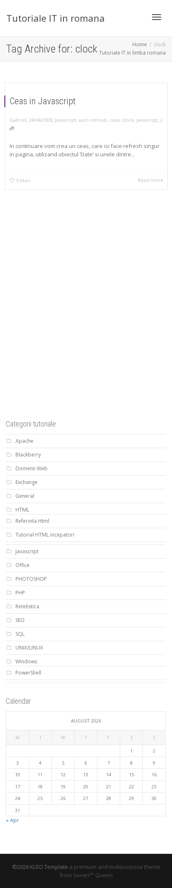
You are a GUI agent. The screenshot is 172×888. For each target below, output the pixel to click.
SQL (20, 633)
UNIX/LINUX (29, 647)
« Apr (12, 820)
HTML (22, 509)
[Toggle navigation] (156, 17)
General (24, 495)
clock (128, 120)
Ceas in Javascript (43, 101)
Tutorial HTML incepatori (44, 534)
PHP (20, 592)
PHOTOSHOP (31, 578)
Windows (26, 661)
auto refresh (92, 120)
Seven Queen (93, 875)
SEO (20, 620)
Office (22, 565)
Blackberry (28, 454)
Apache (24, 440)
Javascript (65, 120)
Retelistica (27, 606)
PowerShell (28, 672)
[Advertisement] (86, 317)
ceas (114, 120)
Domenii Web (31, 468)
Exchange (26, 482)
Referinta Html (32, 520)
